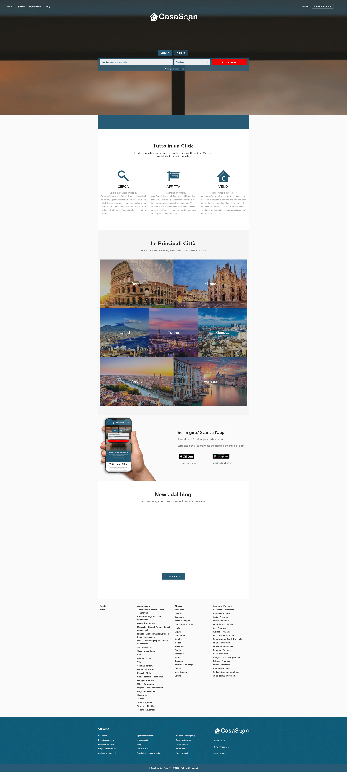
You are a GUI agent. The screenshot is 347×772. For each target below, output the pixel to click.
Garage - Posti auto (146, 706)
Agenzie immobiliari (145, 761)
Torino (173, 358)
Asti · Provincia (219, 654)
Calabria (178, 639)
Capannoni (142, 721)
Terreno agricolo (144, 728)
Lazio (177, 654)
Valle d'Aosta (181, 698)
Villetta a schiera (145, 691)
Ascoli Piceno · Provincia (224, 650)
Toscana (179, 687)
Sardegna (179, 679)
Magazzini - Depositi (146, 717)
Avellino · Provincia (221, 657)
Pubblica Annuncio (323, 6)
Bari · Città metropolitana (224, 661)
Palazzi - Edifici (144, 699)
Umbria (178, 694)
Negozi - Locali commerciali (150, 713)
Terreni (140, 724)
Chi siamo (102, 761)
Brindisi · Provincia (221, 694)
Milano (211, 309)
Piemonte (179, 672)
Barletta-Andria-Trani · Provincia (227, 665)
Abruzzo (178, 632)
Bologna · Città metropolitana (226, 683)
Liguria (178, 657)
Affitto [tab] (181, 52)
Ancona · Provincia (221, 639)
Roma (136, 309)
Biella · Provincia (220, 679)
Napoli (122, 358)
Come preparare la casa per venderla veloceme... (171, 572)
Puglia (178, 676)
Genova (224, 358)
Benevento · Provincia (223, 672)
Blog (48, 6)
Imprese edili (35, 6)
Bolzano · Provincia (221, 687)
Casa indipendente (146, 677)
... (112, 588)
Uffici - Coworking (145, 710)
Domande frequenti (106, 770)
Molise (178, 668)
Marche (178, 665)
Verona (135, 407)
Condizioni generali (184, 766)
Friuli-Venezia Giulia (184, 650)
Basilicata (179, 635)
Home (9, 6)
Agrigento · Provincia (222, 632)
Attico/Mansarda (144, 673)
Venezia (211, 407)
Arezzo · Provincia (221, 646)
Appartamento (143, 632)
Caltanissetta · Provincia (224, 701)
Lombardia (180, 661)
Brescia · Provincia (221, 690)
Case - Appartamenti (146, 649)
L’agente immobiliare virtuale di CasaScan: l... (120, 572)
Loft (139, 680)
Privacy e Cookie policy (185, 761)
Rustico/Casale (144, 684)
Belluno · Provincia (221, 668)
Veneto (178, 701)
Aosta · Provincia (220, 643)
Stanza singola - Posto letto (150, 702)
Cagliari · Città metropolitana (226, 698)
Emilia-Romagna (182, 646)
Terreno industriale (146, 735)
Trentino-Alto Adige (184, 690)
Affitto (102, 635)
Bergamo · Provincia (222, 676)
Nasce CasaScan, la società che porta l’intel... (225, 572)
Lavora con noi (182, 770)
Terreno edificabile (146, 732)
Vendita (103, 632)
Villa (139, 688)
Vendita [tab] (165, 52)
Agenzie (21, 6)
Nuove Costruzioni (146, 695)
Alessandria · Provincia (223, 635)
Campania (179, 643)
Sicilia (177, 683)
